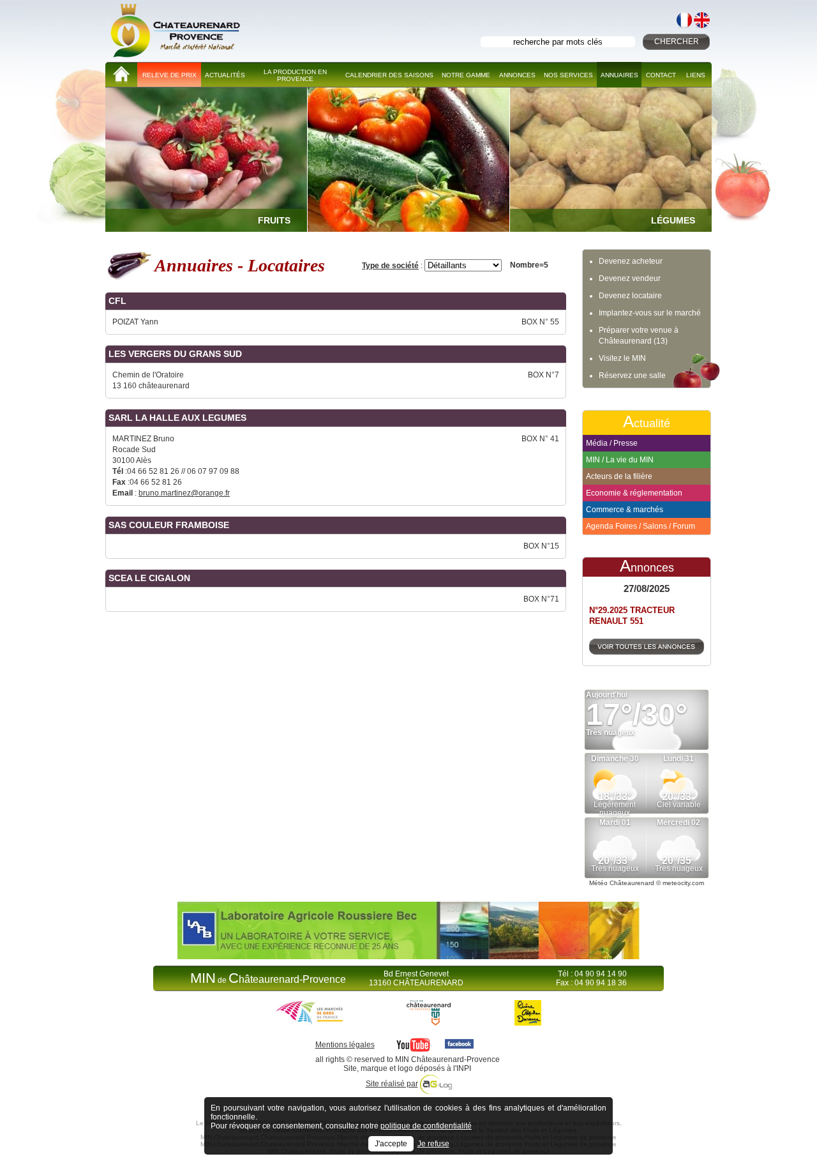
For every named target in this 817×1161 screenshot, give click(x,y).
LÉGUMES (673, 220)
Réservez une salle (632, 375)
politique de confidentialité (426, 1125)
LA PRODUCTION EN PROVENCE (295, 75)
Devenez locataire (630, 295)
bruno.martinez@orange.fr (184, 493)
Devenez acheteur (631, 261)
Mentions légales (345, 1044)
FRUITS (274, 220)
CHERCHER (676, 41)
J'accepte (391, 1143)
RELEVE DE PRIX (169, 75)
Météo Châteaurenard (621, 882)
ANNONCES (517, 75)
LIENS (695, 75)
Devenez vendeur (630, 278)
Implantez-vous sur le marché (650, 312)
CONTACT (661, 75)
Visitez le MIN (622, 358)
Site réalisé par (392, 1083)
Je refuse (433, 1143)
